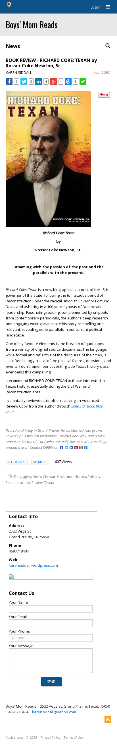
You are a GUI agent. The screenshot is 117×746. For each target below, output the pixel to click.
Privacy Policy (50, 737)
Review (37, 482)
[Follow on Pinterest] (76, 448)
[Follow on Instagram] (81, 448)
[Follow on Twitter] (66, 448)
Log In (96, 7)
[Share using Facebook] (9, 83)
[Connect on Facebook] (61, 448)
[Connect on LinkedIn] (71, 448)
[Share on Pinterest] (104, 96)
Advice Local (15, 737)
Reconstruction (18, 482)
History (80, 476)
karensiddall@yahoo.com (54, 711)
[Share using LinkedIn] (38, 83)
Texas (49, 482)
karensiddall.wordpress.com (33, 565)
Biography (22, 476)
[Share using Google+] (53, 83)
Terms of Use (73, 737)
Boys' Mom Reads (32, 24)
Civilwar (49, 476)
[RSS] (108, 719)
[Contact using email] (85, 448)
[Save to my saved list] (83, 83)
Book (37, 476)
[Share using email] (68, 83)
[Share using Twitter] (23, 83)
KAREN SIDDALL (19, 72)
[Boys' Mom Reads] (11, 577)
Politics (93, 476)
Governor (65, 476)
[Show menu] (106, 7)
